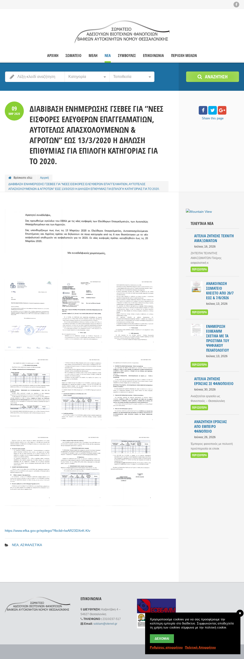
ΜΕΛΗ (93, 55)
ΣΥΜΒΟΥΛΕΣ (127, 55)
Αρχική (44, 177)
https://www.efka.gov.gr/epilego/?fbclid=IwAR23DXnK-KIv (47, 530)
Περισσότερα (199, 269)
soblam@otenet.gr (105, 623)
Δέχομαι (162, 638)
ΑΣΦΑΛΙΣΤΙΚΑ (31, 545)
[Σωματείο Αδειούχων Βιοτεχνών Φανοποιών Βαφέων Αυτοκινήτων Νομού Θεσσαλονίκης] (122, 32)
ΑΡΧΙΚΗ (52, 55)
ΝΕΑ (108, 55)
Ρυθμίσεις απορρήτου (166, 647)
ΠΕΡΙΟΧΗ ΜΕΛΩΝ (184, 55)
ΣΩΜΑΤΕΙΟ (73, 55)
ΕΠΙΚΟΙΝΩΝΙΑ (153, 55)
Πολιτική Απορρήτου (200, 647)
